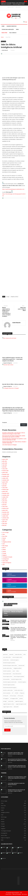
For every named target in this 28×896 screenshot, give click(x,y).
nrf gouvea (22, 693)
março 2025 (4, 487)
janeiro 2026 (5, 472)
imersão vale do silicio (7, 668)
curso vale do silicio (7, 657)
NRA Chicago (5, 545)
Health (3, 540)
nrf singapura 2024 (14, 698)
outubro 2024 (5, 497)
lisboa (17, 671)
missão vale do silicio (18, 690)
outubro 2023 (5, 516)
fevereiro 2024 (5, 508)
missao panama (6, 679)
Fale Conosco (18, 6)
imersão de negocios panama (9, 662)
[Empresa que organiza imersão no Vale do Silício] (9, 852)
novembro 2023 (5, 514)
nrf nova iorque (13, 695)
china (24, 654)
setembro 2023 (5, 517)
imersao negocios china (17, 657)
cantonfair (11, 654)
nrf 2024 (16, 693)
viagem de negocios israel (21, 704)
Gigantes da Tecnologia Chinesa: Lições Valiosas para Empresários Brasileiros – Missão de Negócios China (17, 778)
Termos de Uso (8, 894)
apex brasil (5, 654)
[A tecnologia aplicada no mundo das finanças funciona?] (4, 785)
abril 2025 (4, 485)
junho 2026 (4, 463)
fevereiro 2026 (5, 470)
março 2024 (4, 506)
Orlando (4, 549)
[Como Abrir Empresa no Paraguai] (3, 852)
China (3, 534)
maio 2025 (4, 483)
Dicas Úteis (4, 32)
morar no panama (6, 693)
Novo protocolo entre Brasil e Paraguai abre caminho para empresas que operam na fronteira (13, 436)
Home (3, 26)
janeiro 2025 (5, 491)
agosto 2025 (5, 482)
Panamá (4, 551)
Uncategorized (5, 558)
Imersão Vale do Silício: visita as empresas (13, 384)
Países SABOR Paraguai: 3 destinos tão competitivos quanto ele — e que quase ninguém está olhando (12, 359)
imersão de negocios (14, 660)
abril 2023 (4, 525)
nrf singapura (6, 698)
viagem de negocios (19, 701)
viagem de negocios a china (8, 704)
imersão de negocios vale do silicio (10, 665)
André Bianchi (5, 50)
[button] (24, 1)
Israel (3, 543)
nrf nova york (20, 695)
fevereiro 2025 (5, 489)
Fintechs (4, 538)
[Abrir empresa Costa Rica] (3, 858)
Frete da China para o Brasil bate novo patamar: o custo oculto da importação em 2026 (14, 439)
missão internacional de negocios (9, 687)
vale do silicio (10, 701)
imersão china (6, 660)
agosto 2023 (5, 519)
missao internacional (17, 673)
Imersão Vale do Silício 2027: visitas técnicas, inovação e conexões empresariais (14, 442)
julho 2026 (4, 461)
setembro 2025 (5, 480)
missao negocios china (7, 676)
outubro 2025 (5, 478)
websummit (16, 706)
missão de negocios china (16, 679)
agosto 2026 (5, 459)
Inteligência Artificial (6, 541)
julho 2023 (4, 521)
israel (14, 671)
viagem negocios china (7, 706)
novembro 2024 (5, 495)
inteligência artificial (14, 296)
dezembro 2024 (5, 493)
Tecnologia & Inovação (8, 29)
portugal (4, 701)
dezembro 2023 (5, 512)
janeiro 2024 (5, 510)
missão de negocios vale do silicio (9, 682)
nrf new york (5, 695)
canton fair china (18, 654)
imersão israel (21, 665)
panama (21, 698)
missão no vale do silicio (8, 690)
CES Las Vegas (5, 532)
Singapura (4, 555)
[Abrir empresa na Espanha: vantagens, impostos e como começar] (20, 852)
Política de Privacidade (16, 894)
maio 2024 (4, 502)
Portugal (4, 553)
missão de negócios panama (9, 684)
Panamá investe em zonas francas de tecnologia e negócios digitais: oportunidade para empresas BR (18, 621)
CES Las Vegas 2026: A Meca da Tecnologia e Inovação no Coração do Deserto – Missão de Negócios (18, 629)
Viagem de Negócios (11, 26)
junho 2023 (4, 523)
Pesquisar (4, 422)
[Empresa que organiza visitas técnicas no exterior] (14, 852)
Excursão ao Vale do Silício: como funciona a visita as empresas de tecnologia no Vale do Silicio (13, 433)
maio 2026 (4, 465)
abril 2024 (4, 504)
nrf (12, 693)
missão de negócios (22, 682)
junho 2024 (4, 500)
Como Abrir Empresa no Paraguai (9, 444)
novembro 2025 (5, 476)
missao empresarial (7, 673)
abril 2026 (4, 467)
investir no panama (7, 671)
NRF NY (4, 547)
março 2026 (4, 468)
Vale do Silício (5, 560)
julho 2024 (4, 499)
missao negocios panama (19, 676)
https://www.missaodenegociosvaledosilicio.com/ (13, 189)
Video (17, 29)
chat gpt (7, 296)
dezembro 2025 (5, 474)
